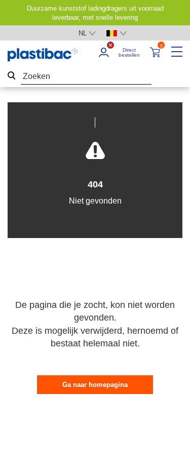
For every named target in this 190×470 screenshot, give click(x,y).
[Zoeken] (12, 77)
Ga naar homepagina (95, 384)
